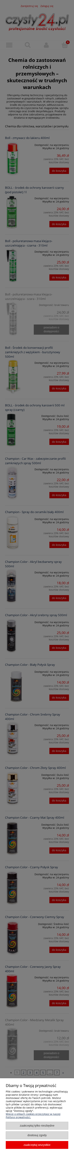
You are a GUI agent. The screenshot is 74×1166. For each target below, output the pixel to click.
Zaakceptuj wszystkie (37, 1144)
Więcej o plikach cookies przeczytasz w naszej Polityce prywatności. (33, 1115)
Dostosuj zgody (37, 1135)
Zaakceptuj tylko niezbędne (37, 1125)
